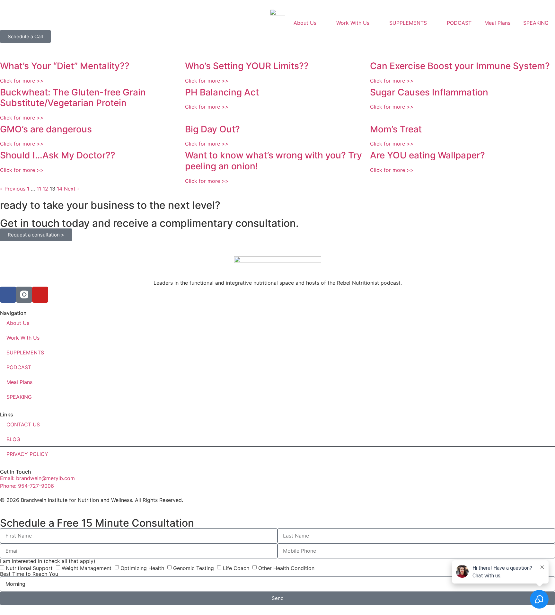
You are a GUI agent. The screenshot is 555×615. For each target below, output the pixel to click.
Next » (72, 188)
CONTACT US (23, 424)
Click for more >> (22, 80)
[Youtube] (40, 295)
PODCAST (459, 23)
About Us (305, 23)
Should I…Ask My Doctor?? (57, 155)
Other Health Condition (286, 568)
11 (39, 188)
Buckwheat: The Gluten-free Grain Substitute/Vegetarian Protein (73, 98)
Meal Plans (497, 23)
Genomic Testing (193, 568)
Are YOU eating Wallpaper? (427, 155)
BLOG (13, 439)
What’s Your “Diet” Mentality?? (64, 65)
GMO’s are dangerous (46, 129)
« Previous (12, 188)
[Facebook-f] (8, 295)
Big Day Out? (212, 129)
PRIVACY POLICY (27, 454)
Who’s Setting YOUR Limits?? (247, 65)
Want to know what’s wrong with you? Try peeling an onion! (273, 161)
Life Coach (236, 568)
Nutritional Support (29, 568)
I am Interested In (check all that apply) (47, 561)
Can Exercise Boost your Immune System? (460, 65)
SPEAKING (536, 23)
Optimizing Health (142, 568)
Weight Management (86, 568)
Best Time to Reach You (29, 573)
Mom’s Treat (396, 129)
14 (59, 188)
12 (45, 188)
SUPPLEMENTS (408, 23)
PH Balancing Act (222, 92)
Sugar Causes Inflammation (429, 92)
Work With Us (352, 23)
